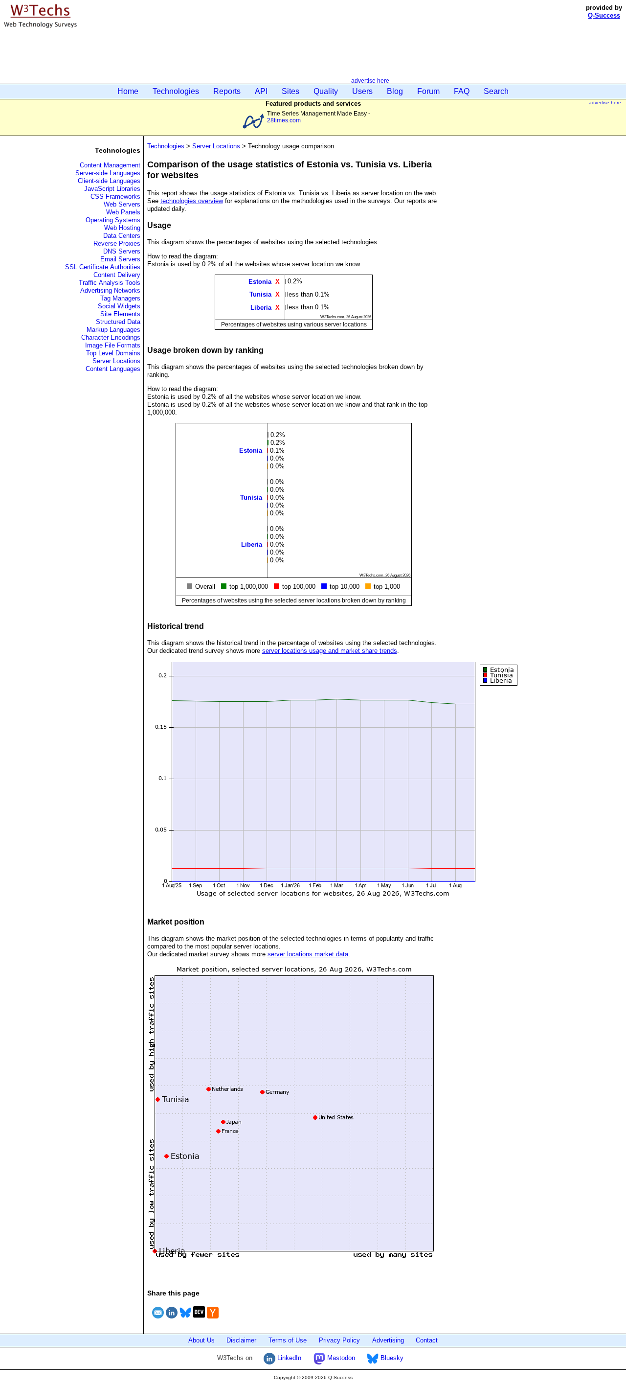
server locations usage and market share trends (329, 650)
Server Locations (116, 361)
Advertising (388, 1340)
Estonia (259, 281)
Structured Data (118, 321)
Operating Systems (113, 220)
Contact (427, 1340)
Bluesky (391, 1358)
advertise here (370, 80)
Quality (325, 91)
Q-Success (604, 15)
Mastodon (340, 1358)
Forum (428, 91)
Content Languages (113, 368)
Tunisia (260, 294)
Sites (290, 91)
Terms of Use (287, 1340)
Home (127, 91)
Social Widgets (119, 306)
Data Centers (121, 235)
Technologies (176, 91)
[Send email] (158, 1319)
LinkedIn (288, 1358)
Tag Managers (120, 298)
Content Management (110, 165)
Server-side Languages (107, 173)
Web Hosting (122, 227)
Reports (227, 91)
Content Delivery (116, 274)
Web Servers (122, 204)
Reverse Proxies (116, 243)
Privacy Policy (339, 1340)
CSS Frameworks (115, 196)
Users (362, 91)
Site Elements (120, 314)
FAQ (462, 91)
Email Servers (120, 259)
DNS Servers (121, 251)
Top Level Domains (113, 353)
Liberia (260, 307)
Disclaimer (241, 1340)
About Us (201, 1340)
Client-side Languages (109, 181)
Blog (395, 91)
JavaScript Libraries (112, 188)
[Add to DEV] (199, 1319)
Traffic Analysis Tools (109, 282)
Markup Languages (113, 329)
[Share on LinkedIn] (172, 1319)
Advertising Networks (110, 290)
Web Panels (123, 212)
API (261, 91)
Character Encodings (110, 337)
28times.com (284, 120)
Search (496, 91)
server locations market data (308, 954)
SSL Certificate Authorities (102, 267)
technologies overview (191, 201)
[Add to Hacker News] (213, 1319)
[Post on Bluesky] (185, 1319)
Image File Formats (112, 345)
